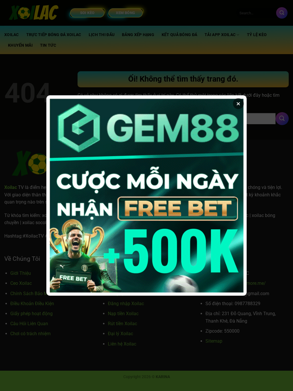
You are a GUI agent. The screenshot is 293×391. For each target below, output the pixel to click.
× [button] (238, 103)
